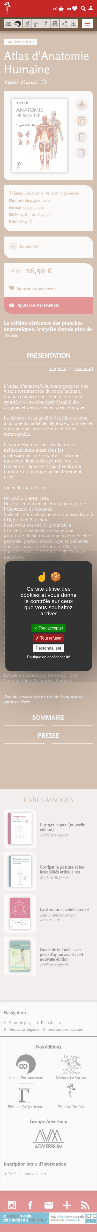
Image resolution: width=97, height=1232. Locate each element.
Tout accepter (50, 628)
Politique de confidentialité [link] (48, 657)
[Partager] (64, 24)
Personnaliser (48, 648)
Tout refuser (50, 638)
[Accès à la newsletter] (54, 23)
